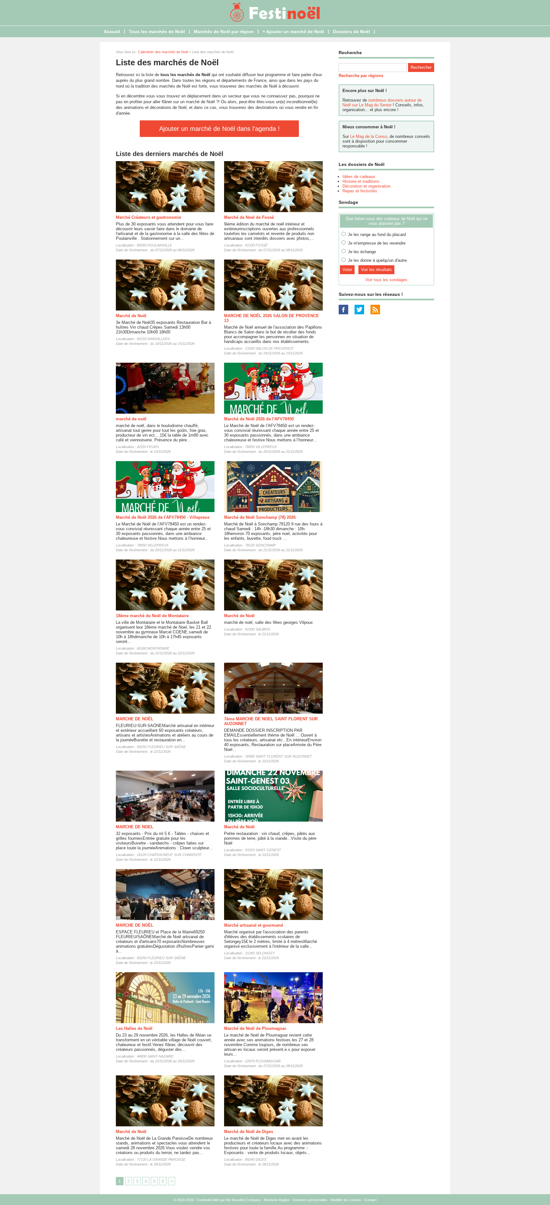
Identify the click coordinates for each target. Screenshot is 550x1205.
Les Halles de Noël (134, 1028)
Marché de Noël (131, 315)
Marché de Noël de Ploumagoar (255, 1028)
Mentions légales (277, 1200)
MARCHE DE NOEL (134, 826)
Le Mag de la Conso (368, 136)
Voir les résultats (376, 269)
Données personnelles (310, 1200)
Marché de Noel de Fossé (249, 217)
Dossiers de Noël (351, 31)
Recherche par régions (361, 75)
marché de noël (131, 419)
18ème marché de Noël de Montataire (152, 615)
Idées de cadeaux (358, 176)
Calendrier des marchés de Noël (163, 52)
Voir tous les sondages (386, 279)
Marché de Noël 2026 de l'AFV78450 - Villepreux (162, 517)
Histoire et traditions (360, 181)
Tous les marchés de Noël (157, 31)
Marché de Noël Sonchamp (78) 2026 (260, 517)
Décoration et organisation (366, 186)
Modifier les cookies (346, 1200)
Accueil (112, 31)
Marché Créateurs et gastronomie (148, 217)
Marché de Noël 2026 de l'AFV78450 (259, 419)
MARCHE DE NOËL (134, 719)
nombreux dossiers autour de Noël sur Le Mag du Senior (382, 102)
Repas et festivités (359, 191)
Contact (370, 1200)
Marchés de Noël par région (224, 31)
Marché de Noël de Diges (248, 1131)
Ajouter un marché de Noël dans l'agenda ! (219, 128)
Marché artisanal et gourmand (253, 925)
